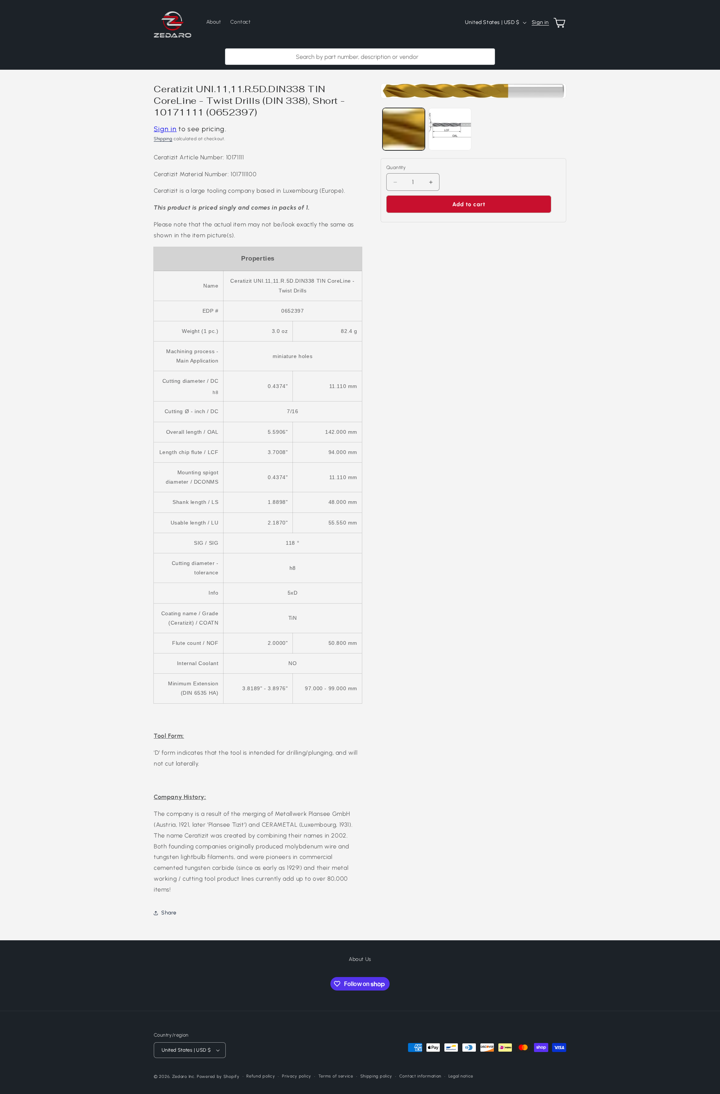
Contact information (420, 1076)
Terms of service (335, 1076)
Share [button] (169, 913)
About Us (360, 959)
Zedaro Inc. (184, 1076)
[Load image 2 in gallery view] (450, 129)
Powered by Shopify (218, 1076)
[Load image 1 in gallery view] (403, 129)
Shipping (163, 138)
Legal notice (460, 1076)
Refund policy (260, 1076)
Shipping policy (376, 1076)
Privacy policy (296, 1076)
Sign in (540, 22)
